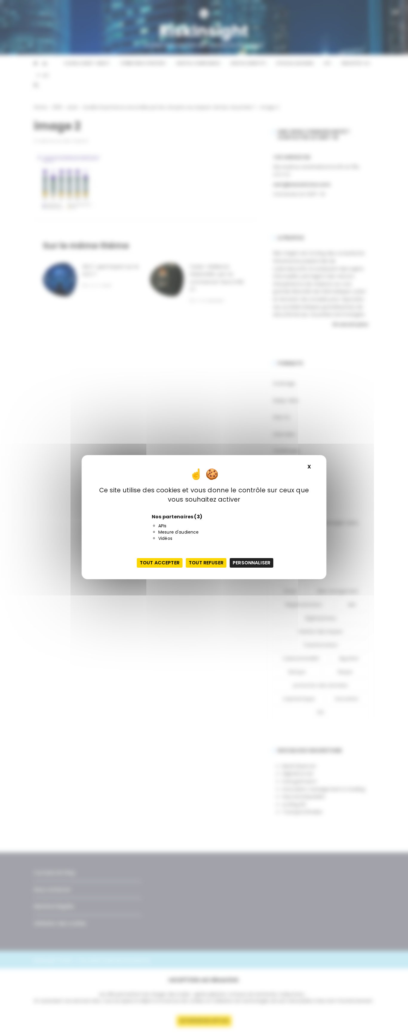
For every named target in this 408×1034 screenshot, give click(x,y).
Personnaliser (251, 562)
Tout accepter (160, 562)
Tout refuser (206, 562)
